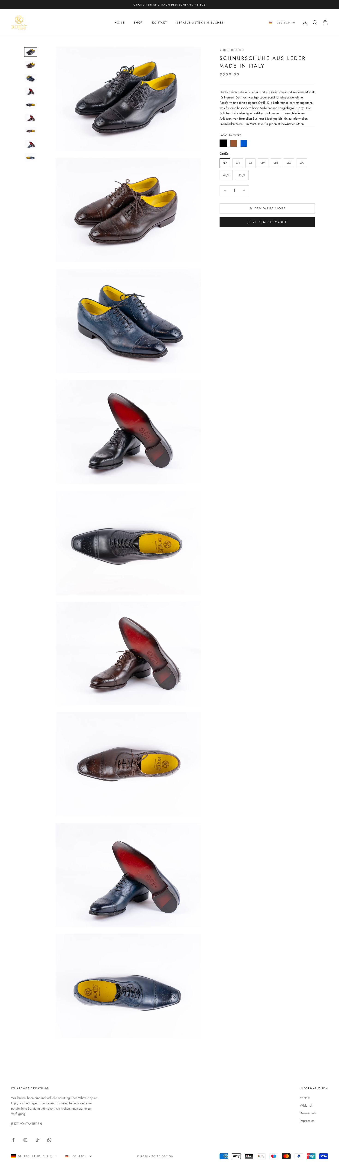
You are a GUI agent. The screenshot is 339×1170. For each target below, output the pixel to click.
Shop (138, 23)
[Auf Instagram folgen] (25, 1140)
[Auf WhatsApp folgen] (49, 1140)
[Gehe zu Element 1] (30, 52)
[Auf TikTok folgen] (37, 1140)
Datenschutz (308, 1113)
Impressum (307, 1120)
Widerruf (306, 1105)
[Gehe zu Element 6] (30, 118)
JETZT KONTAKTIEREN (26, 1123)
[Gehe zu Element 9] (30, 157)
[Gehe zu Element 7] (30, 131)
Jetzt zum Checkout (267, 222)
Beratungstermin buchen (200, 23)
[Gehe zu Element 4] (30, 91)
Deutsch (284, 22)
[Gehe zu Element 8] (30, 144)
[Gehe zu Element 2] (30, 65)
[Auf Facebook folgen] (13, 1140)
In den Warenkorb (267, 208)
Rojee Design (232, 50)
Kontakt (159, 23)
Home (119, 23)
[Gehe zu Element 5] (30, 104)
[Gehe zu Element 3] (30, 78)
